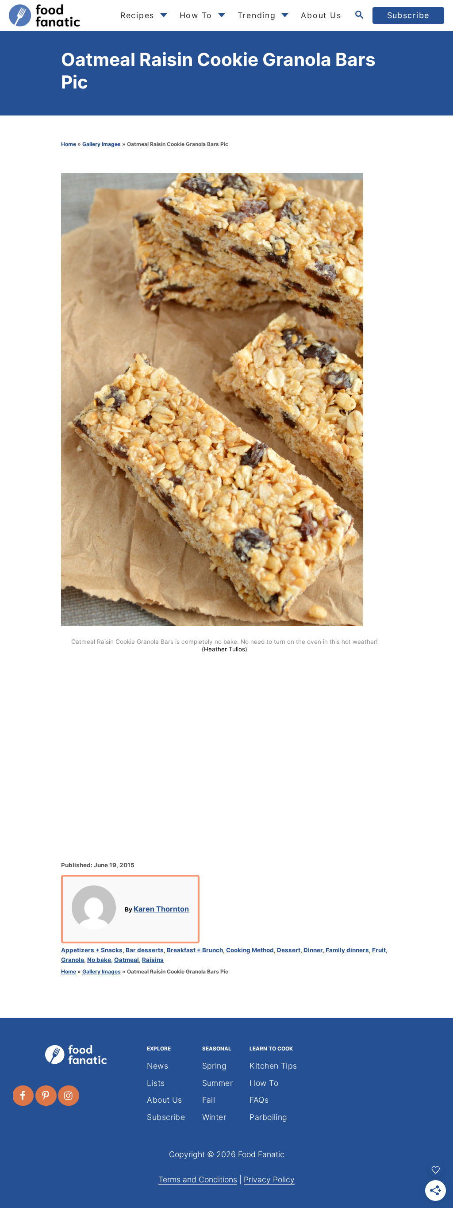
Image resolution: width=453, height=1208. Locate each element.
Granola (72, 959)
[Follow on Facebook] (23, 1095)
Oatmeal (126, 959)
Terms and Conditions (197, 1179)
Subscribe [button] (408, 15)
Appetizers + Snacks (92, 950)
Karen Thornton (161, 908)
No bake (99, 959)
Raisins (153, 959)
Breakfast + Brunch (195, 950)
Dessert (288, 950)
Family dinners (347, 950)
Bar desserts (145, 950)
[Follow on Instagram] (69, 1095)
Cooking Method (250, 950)
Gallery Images (101, 144)
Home (68, 144)
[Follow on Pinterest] (46, 1095)
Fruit (379, 950)
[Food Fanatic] (57, 15)
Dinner (312, 950)
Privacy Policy (269, 1179)
